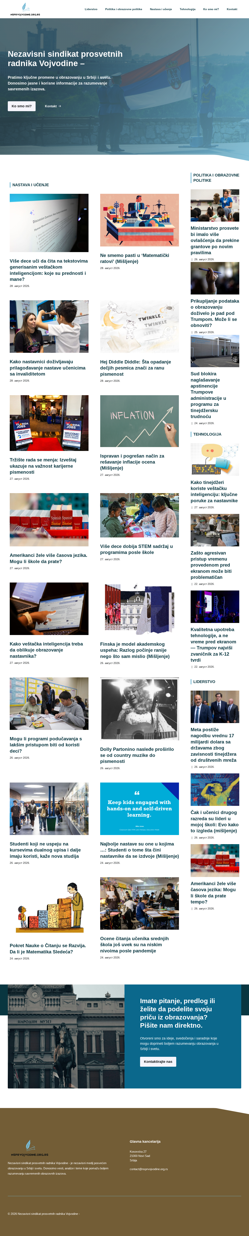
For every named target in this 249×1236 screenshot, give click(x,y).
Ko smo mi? (211, 9)
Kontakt (232, 9)
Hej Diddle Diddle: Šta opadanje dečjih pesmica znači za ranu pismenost (135, 368)
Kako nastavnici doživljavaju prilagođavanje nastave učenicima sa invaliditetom (47, 367)
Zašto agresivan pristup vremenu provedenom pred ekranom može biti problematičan (211, 565)
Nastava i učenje (161, 9)
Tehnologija (188, 9)
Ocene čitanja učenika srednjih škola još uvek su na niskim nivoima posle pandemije (134, 944)
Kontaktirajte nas (158, 1062)
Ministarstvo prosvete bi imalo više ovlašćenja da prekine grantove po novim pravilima (215, 240)
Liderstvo (91, 9)
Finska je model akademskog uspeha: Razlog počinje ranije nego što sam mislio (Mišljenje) (135, 650)
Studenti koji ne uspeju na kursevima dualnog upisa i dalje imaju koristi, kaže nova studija (45, 850)
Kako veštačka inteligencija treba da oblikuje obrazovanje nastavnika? (46, 650)
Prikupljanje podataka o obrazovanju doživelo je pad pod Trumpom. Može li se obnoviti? (215, 313)
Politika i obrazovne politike (123, 9)
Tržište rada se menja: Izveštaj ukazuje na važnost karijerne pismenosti (43, 466)
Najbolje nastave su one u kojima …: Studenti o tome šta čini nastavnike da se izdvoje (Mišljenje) (139, 850)
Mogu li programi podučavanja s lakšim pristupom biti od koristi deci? (46, 745)
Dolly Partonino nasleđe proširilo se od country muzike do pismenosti (137, 755)
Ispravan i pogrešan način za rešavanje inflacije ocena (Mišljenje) (132, 462)
